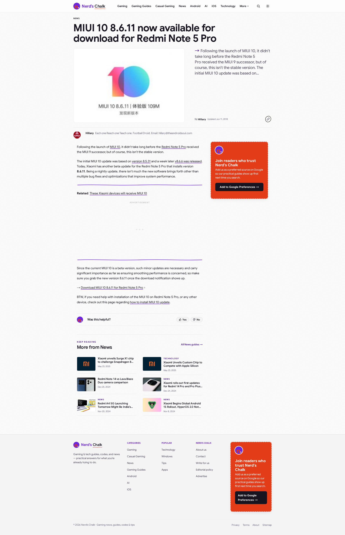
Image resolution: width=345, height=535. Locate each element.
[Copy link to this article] (268, 119)
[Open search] (258, 6)
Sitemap (267, 525)
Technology (228, 6)
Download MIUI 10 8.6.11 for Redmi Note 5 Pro (112, 288)
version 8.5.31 (141, 161)
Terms (246, 525)
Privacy (236, 525)
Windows (167, 456)
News (182, 6)
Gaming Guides (141, 6)
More (243, 6)
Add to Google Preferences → (239, 187)
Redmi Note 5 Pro (174, 147)
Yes (184, 319)
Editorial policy (204, 469)
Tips (164, 463)
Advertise (201, 476)
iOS (214, 6)
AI (206, 6)
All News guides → (192, 344)
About (255, 525)
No (198, 319)
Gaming (122, 6)
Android (195, 6)
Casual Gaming (164, 6)
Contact (201, 456)
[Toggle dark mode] (268, 6)
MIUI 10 (115, 147)
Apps (165, 469)
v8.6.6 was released (188, 161)
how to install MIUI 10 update (150, 302)
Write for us (202, 463)
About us (201, 449)
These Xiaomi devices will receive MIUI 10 (118, 193)
